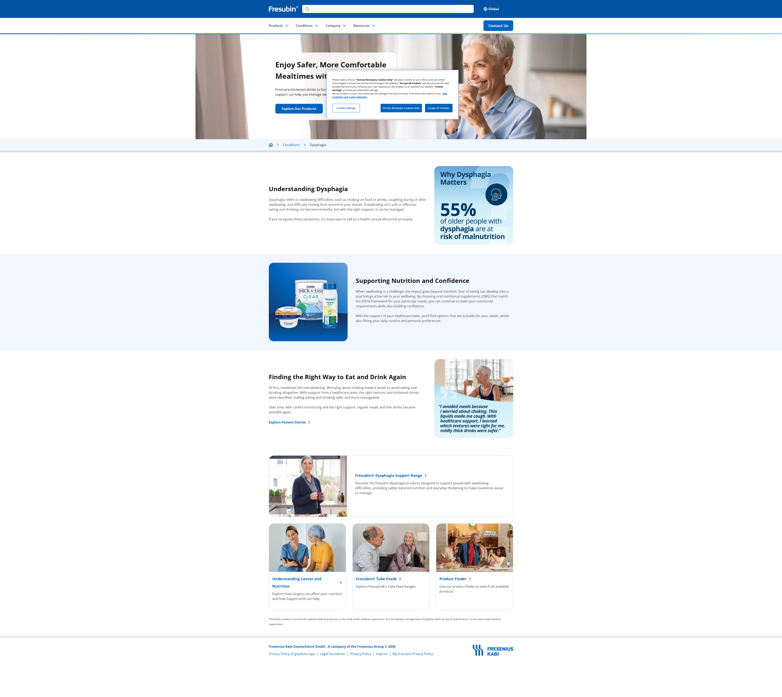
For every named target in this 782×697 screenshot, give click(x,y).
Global (493, 9)
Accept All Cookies (438, 107)
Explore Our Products (299, 108)
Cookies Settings (346, 107)
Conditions (304, 25)
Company (333, 25)
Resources (361, 25)
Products (276, 25)
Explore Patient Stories (287, 422)
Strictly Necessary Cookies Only (401, 107)
